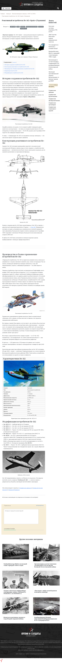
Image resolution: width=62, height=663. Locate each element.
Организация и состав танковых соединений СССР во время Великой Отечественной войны (45, 565)
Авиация (8, 13)
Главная (2, 13)
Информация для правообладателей (9, 647)
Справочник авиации (25, 488)
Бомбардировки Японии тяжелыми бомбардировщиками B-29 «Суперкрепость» (45, 619)
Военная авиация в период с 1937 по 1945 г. (24, 13)
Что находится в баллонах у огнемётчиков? (53, 46)
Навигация (7, 8)
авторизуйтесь (40, 505)
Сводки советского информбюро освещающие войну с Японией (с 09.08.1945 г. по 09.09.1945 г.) (15, 592)
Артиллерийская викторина (53, 85)
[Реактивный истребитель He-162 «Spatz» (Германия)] (23, 48)
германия (41, 26)
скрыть (14, 62)
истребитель (23, 28)
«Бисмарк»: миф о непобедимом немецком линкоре (45, 591)
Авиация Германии (14, 490)
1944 (18, 26)
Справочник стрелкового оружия (52, 109)
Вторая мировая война (32, 26)
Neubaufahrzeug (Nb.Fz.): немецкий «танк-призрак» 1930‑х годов (15, 564)
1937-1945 (13, 26)
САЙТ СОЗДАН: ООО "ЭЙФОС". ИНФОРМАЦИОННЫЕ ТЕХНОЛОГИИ (31, 654)
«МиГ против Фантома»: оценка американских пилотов (53, 38)
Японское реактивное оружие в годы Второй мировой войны (14, 618)
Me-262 (33, 227)
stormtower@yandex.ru (38, 650)
